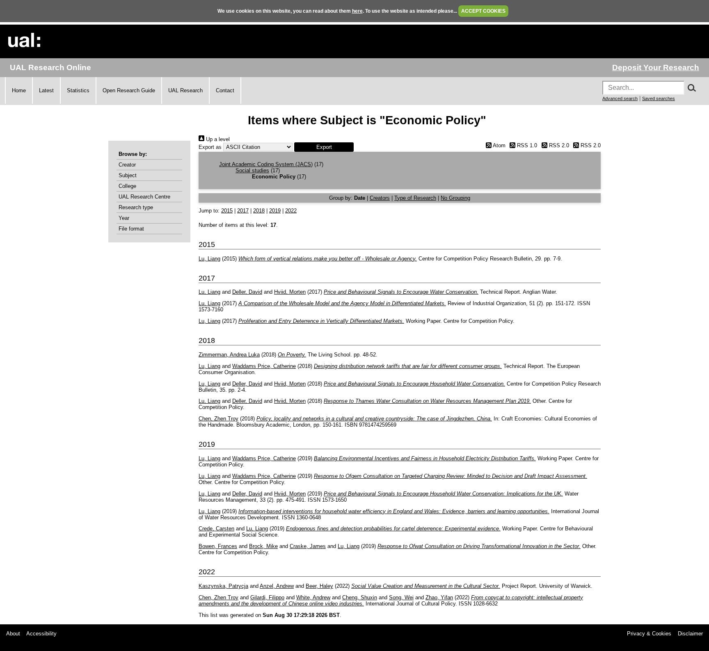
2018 (259, 211)
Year (124, 218)
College (127, 186)
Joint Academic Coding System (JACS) (266, 164)
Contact (225, 90)
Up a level (217, 139)
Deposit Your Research (655, 67)
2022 (291, 211)
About (13, 633)
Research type (136, 207)
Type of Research (415, 198)
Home (19, 90)
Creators (380, 198)
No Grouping (455, 198)
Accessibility (41, 633)
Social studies (252, 170)
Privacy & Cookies (649, 633)
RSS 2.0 (558, 145)
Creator (127, 165)
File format (131, 229)
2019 (275, 211)
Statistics (78, 90)
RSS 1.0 (526, 145)
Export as (210, 147)
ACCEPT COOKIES (483, 11)
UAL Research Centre (144, 197)
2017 (243, 211)
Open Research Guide (129, 90)
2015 (227, 211)
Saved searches (658, 98)
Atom (498, 145)
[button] (324, 147)
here (357, 11)
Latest (46, 90)
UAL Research (185, 90)
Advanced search (620, 98)
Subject (128, 175)
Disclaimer (690, 633)
